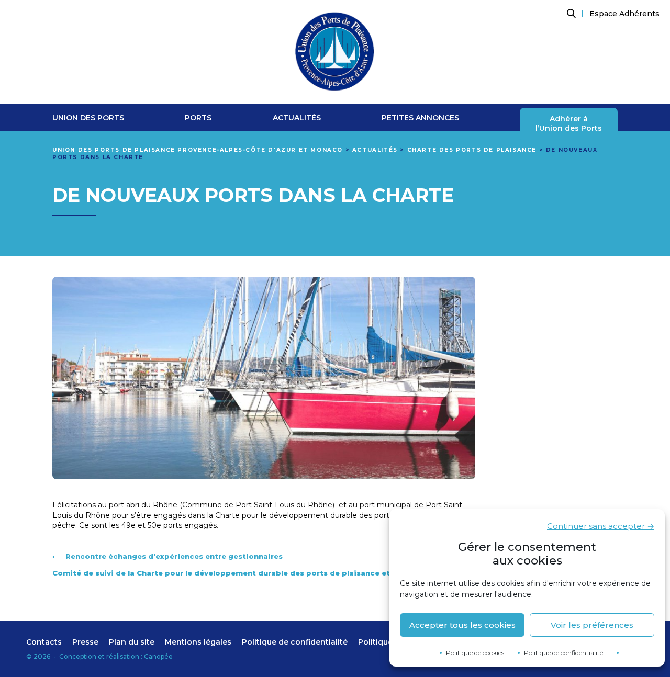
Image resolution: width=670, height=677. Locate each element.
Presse (85, 642)
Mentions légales (198, 642)
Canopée (158, 656)
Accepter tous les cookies (462, 625)
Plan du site (131, 642)
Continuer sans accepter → (600, 526)
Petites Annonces (420, 118)
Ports (198, 118)
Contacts (44, 642)
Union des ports (88, 118)
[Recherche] (570, 13)
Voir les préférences (592, 625)
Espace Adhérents (624, 13)
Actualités (297, 118)
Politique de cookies (475, 653)
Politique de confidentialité (563, 653)
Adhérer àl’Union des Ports (568, 124)
